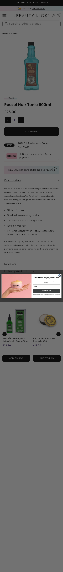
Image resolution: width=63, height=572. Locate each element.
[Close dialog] (59, 275)
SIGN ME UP (46, 291)
